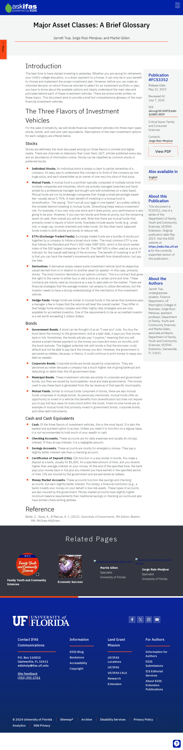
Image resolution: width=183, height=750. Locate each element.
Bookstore (77, 657)
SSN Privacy (42, 725)
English (153, 177)
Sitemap (66, 719)
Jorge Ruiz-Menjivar (161, 140)
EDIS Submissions (154, 663)
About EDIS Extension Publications (154, 685)
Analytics (19, 725)
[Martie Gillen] (113, 561)
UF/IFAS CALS (117, 673)
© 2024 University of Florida (32, 719)
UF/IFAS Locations (114, 659)
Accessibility (78, 663)
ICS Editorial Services (154, 673)
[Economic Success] (70, 566)
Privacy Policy (143, 719)
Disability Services (113, 719)
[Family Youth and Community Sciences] (27, 564)
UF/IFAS (113, 667)
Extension (115, 684)
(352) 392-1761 (29, 677)
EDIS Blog (77, 652)
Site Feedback (27, 673)
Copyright (76, 668)
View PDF (163, 151)
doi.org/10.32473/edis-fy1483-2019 (163, 112)
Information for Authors (156, 654)
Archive (86, 719)
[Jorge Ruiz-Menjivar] (155, 561)
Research (114, 678)
